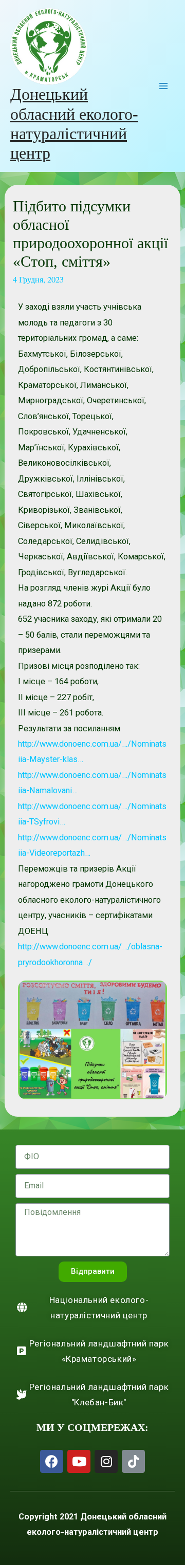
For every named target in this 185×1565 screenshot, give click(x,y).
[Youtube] (78, 1461)
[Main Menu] (163, 86)
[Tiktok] (133, 1461)
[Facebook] (51, 1461)
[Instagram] (106, 1461)
